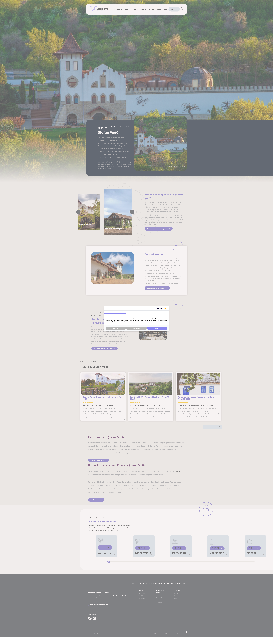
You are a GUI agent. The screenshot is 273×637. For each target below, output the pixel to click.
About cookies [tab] (136, 312)
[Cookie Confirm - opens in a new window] (162, 308)
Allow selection (136, 328)
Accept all (157, 328)
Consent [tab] (115, 312)
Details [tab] (158, 312)
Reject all (115, 328)
